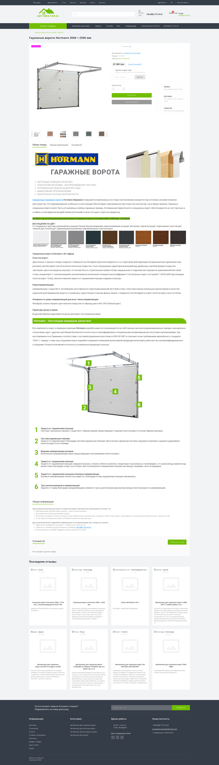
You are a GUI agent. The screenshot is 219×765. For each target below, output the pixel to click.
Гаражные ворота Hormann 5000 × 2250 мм (89, 603)
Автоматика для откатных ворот (82, 728)
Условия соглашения (37, 735)
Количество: (116, 85)
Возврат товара (35, 742)
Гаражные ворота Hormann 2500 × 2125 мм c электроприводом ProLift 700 (48, 603)
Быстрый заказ (132, 102)
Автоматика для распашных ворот (83, 732)
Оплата (92, 3)
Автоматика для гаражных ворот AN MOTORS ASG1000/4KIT (130, 665)
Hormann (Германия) (132, 53)
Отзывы (109, 26)
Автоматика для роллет (79, 735)
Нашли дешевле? (135, 64)
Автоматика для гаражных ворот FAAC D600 (171, 665)
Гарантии (168, 108)
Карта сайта (34, 745)
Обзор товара (40, 144)
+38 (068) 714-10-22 (171, 26)
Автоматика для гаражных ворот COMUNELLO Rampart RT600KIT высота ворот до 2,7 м (88, 666)
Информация (131, 26)
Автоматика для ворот (81, 26)
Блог (118, 26)
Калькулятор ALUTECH (151, 26)
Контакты (102, 3)
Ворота (98, 26)
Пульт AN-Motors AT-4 (130, 602)
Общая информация (59, 145)
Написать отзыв (177, 542)
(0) (130, 46)
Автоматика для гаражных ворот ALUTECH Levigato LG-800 (48, 665)
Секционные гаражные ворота (48, 200)
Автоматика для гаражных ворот (83, 725)
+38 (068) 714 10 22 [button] (160, 725)
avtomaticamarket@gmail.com (164, 729)
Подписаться (181, 708)
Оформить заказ (184, 15)
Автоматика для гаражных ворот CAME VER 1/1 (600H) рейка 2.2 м (171, 603)
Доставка (83, 3)
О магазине (33, 728)
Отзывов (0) (77, 145)
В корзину (131, 95)
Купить (140, 77)
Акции (31, 748)
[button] (36, 2)
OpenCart (41, 758)
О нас (64, 3)
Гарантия (73, 3)
